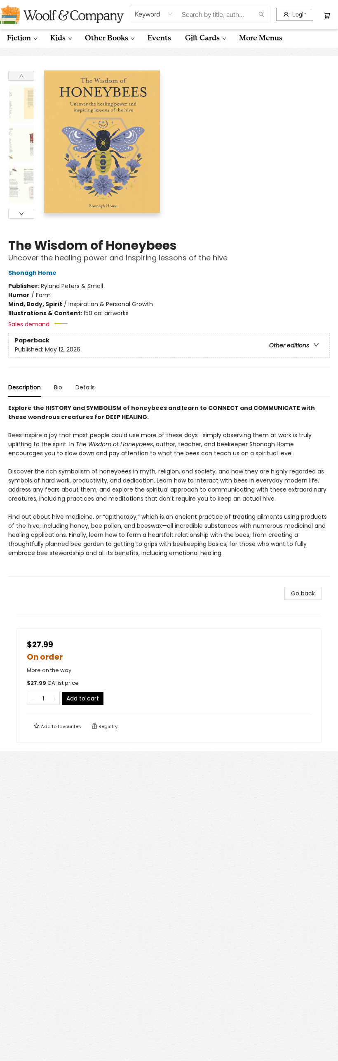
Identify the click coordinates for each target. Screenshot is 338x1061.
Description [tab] (24, 387)
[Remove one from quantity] (32, 698)
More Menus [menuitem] (260, 38)
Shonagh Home (32, 273)
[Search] (261, 14)
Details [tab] (85, 387)
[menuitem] (21, 38)
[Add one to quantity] (54, 698)
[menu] (169, 38)
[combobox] (154, 14)
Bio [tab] (58, 387)
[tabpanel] (169, 490)
